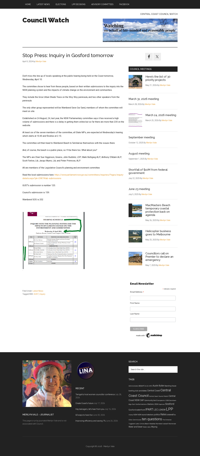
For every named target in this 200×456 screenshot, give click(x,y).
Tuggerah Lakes (134, 424)
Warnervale (172, 424)
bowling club (133, 391)
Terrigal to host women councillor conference (95, 394)
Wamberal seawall (162, 424)
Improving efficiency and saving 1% (91, 421)
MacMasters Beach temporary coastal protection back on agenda (157, 210)
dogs (130, 404)
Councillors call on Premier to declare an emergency (159, 257)
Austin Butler (158, 385)
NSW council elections (146, 415)
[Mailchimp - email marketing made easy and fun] (149, 337)
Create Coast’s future (84, 403)
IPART (149, 409)
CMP (142, 400)
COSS (167, 400)
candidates (143, 391)
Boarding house (170, 386)
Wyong (154, 427)
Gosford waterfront (137, 410)
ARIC (150, 386)
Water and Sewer (136, 427)
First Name (135, 303)
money (131, 415)
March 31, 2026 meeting (144, 99)
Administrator (133, 386)
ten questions (152, 419)
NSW (135, 415)
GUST (36, 294)
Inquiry (42, 294)
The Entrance (166, 420)
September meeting (142, 137)
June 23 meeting (139, 189)
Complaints (161, 400)
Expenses (162, 404)
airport (141, 386)
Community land (150, 400)
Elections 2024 (152, 404)
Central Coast (153, 390)
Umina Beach (144, 424)
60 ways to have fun (84, 415)
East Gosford (136, 404)
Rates (163, 414)
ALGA (147, 386)
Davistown (172, 400)
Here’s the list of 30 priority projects (157, 78)
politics (157, 414)
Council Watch (45, 20)
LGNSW (162, 409)
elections (144, 404)
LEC (156, 409)
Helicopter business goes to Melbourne (158, 232)
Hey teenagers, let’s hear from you (90, 409)
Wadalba (152, 424)
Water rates (147, 427)
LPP (169, 409)
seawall (170, 414)
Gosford (169, 403)
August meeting (139, 153)
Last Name (134, 314)
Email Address (137, 292)
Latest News (38, 291)
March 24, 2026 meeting (160, 115)
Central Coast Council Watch (158, 396)
